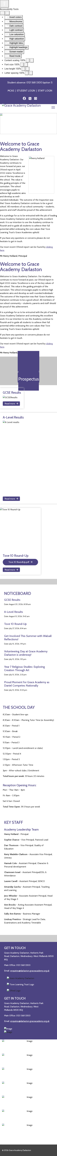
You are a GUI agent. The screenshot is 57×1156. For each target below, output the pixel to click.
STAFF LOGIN (45, 90)
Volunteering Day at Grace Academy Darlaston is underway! (25, 653)
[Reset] (2, 13)
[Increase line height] (27, 69)
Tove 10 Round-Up (15, 624)
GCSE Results (12, 599)
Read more (10, 403)
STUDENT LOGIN (26, 90)
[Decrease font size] (22, 64)
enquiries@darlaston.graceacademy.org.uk (29, 970)
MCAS (11, 90)
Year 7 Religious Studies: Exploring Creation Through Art (24, 668)
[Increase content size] (32, 60)
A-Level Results (13, 612)
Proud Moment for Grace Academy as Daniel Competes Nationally (26, 683)
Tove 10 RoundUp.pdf (18, 562)
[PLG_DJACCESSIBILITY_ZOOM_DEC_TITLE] (27, 60)
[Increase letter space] (31, 73)
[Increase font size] (26, 64)
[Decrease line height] (23, 69)
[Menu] (53, 108)
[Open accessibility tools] (4, 4)
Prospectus (28, 379)
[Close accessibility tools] (7, 13)
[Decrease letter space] (26, 73)
